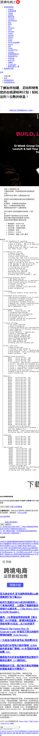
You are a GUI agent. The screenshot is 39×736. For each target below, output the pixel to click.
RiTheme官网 (22, 513)
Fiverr (10, 30)
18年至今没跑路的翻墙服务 (9, 541)
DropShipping (12, 20)
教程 (1, 733)
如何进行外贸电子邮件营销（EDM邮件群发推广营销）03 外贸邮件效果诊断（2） (19, 648)
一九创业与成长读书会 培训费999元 (19, 640)
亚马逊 (30, 731)
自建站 (10, 62)
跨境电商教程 (9, 7)
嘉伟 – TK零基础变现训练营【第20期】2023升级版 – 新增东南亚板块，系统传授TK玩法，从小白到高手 (19, 620)
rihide (16, 731)
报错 (12, 723)
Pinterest (10, 37)
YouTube (11, 52)
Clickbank (11, 19)
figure (2, 516)
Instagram (11, 31)
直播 (13, 733)
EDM (10, 24)
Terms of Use (5, 723)
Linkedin (11, 35)
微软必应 (11, 17)
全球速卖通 (12, 11)
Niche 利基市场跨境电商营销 (20, 554)
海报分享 (8, 524)
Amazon (10, 9)
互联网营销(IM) (13, 54)
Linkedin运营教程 (9, 550)
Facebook (11, 28)
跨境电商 (28, 733)
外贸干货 (11, 60)
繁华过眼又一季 (13, 66)
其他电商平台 (13, 56)
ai (0, 731)
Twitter (10, 48)
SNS (9, 46)
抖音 (37, 731)
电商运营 (9, 733)
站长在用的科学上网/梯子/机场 (19, 556)
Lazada (10, 33)
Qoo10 (10, 39)
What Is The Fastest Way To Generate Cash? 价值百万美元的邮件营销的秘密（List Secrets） (19, 631)
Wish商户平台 (13, 50)
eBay (9, 22)
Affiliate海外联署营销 (22, 550)
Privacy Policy (23, 721)
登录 (1, 72)
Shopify (10, 44)
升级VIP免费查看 (16, 507)
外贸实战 (11, 58)
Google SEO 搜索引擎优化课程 (20, 546)
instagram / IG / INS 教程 (14, 552)
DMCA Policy (34, 721)
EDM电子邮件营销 (22, 543)
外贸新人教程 (21, 548)
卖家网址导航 (9, 68)
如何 (5, 516)
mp (13, 731)
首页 (5, 78)
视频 (17, 733)
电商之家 (13, 110)
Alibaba (10, 13)
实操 (34, 731)
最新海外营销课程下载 (27, 541)
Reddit (10, 40)
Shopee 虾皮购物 (14, 42)
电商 (4, 733)
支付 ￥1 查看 (5, 507)
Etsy (9, 26)
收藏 (2, 524)
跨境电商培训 (9, 80)
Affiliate (10, 15)
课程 (8, 516)
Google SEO (12, 64)
